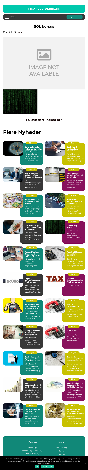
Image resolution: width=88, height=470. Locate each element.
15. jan (73, 379)
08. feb (31, 248)
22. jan (73, 248)
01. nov (73, 143)
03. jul (31, 143)
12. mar (31, 222)
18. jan (31, 274)
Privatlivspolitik (47, 466)
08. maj (32, 169)
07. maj (74, 169)
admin (21, 32)
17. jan (73, 300)
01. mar (74, 222)
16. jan (31, 353)
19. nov (31, 195)
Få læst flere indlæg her (44, 120)
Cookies (61, 454)
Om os (61, 451)
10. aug (73, 195)
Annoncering (61, 448)
